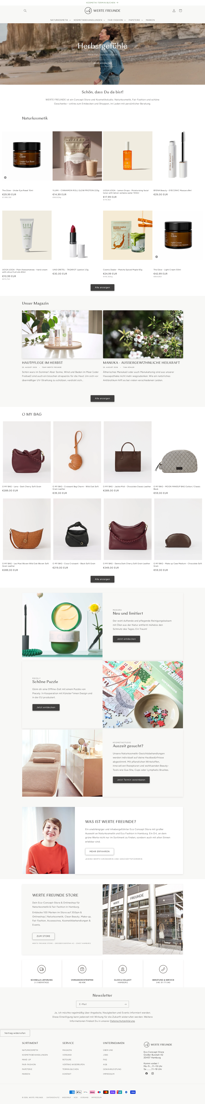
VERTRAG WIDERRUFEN (73, 1064)
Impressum (96, 1097)
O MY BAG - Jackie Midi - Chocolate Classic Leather (127, 486)
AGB (105, 1064)
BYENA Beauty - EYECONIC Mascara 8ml (173, 190)
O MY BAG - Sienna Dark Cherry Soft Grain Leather (126, 563)
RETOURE (66, 1059)
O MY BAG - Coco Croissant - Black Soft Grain (74, 563)
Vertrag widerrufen (15, 1033)
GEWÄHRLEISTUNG (112, 1069)
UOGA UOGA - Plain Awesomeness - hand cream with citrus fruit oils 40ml (24, 271)
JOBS (105, 1055)
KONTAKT (66, 1074)
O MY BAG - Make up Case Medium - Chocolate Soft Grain (178, 564)
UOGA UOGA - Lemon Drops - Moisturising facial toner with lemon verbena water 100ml (126, 191)
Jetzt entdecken (102, 63)
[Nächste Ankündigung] (182, 3)
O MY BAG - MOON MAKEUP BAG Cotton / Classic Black (177, 487)
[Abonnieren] (125, 1004)
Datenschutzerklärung (122, 1020)
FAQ (105, 1059)
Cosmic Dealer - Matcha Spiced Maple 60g (122, 270)
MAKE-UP (26, 1059)
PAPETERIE (27, 1069)
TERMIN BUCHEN (70, 1069)
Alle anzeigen (102, 287)
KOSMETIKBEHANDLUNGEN (35, 1055)
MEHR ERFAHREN (100, 851)
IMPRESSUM (108, 1074)
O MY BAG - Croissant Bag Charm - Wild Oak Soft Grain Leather (76, 487)
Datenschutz (53, 1097)
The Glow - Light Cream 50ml (167, 270)
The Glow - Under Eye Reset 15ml (17, 190)
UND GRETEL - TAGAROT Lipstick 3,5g (70, 270)
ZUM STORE (43, 936)
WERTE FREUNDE (36, 1097)
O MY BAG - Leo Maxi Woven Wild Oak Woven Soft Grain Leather (25, 564)
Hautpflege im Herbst (42, 362)
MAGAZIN (67, 1050)
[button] (25, 10)
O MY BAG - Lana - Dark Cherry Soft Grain (21, 486)
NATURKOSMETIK (30, 1050)
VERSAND (67, 1055)
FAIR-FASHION (29, 1064)
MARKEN (26, 1074)
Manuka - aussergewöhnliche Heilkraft (141, 362)
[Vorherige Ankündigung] (23, 3)
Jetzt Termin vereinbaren (131, 779)
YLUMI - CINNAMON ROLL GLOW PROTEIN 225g (76, 190)
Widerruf (66, 1097)
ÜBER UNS (108, 1050)
